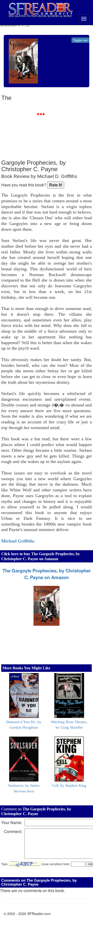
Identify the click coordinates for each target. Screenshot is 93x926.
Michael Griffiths (17, 541)
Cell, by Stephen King (69, 785)
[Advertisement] (54, 127)
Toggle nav (80, 40)
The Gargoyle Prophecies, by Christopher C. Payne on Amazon (46, 574)
